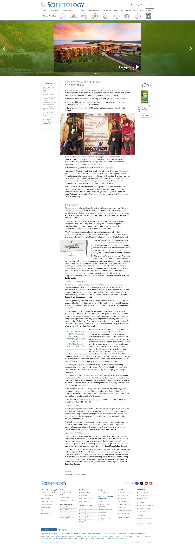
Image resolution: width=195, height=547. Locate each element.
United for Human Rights (81, 538)
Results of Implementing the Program (50, 122)
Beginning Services (67, 504)
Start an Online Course (47, 536)
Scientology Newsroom (108, 533)
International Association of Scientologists (88, 536)
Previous (68, 471)
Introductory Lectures (85, 498)
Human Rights (122, 507)
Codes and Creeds (47, 504)
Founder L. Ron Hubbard (48, 492)
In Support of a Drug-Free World (63, 538)
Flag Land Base (102, 512)
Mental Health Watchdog (125, 510)
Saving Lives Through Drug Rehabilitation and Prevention (49, 88)
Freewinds (101, 515)
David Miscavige (122, 533)
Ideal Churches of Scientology (103, 505)
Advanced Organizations (105, 509)
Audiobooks (83, 495)
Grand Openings (84, 508)
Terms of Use (142, 542)
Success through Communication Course (67, 517)
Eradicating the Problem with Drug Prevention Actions (49, 108)
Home (44, 10)
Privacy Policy (125, 542)
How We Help (107, 10)
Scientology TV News (85, 517)
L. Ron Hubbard (54, 10)
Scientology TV (137, 5)
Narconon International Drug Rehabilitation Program (49, 98)
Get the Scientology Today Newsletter (144, 524)
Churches (81, 10)
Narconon (148, 536)
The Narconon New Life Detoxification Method (49, 103)
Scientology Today (93, 10)
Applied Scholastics (46, 538)
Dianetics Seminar (65, 507)
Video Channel (45, 513)
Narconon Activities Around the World (76, 474)
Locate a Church (143, 511)
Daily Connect (103, 490)
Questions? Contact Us (146, 505)
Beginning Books (84, 492)
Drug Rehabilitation (123, 501)
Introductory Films (84, 501)
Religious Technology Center (137, 533)
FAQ (115, 10)
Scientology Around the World (105, 498)
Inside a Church (46, 507)
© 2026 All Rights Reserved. (58, 542)
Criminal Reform (122, 498)
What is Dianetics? (46, 498)
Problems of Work (65, 497)
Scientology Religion (80, 533)
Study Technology (123, 495)
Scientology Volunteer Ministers (65, 536)
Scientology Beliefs (47, 495)
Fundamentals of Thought (68, 500)
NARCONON (50, 83)
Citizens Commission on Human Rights (117, 538)
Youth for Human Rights (97, 538)
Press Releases (143, 492)
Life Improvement (65, 513)
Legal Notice (150, 542)
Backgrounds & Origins (48, 501)
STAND (118, 536)
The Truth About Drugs (124, 504)
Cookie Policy (134, 542)
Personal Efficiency (66, 510)
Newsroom (149, 10)
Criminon (139, 536)
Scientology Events (85, 511)
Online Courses (139, 10)
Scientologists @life (104, 492)
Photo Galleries (143, 495)
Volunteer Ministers (124, 513)
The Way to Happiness (128, 536)
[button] (95, 73)
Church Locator (103, 501)
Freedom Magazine (108, 536)
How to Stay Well (124, 517)
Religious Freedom (85, 514)
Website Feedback (144, 508)
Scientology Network (66, 533)
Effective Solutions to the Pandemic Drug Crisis (49, 93)
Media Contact (143, 498)
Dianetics (54, 533)
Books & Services (126, 10)
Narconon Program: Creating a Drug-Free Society (48, 113)
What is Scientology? (69, 10)
